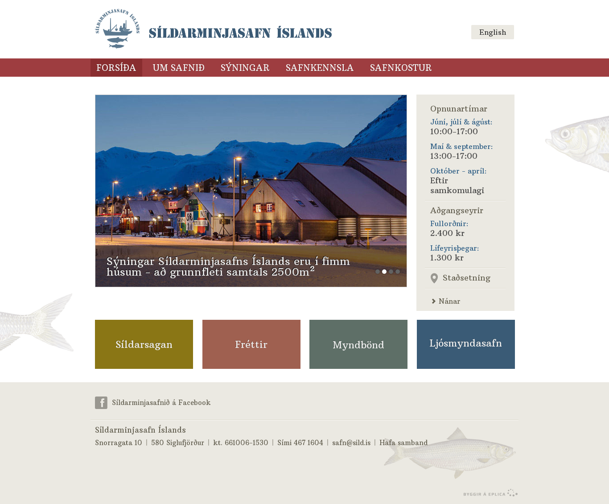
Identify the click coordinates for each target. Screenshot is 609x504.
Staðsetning (466, 278)
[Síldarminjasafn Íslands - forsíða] (213, 29)
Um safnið (178, 67)
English (492, 32)
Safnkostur (401, 67)
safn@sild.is (351, 442)
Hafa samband (403, 442)
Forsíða (116, 67)
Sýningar (245, 67)
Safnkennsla (320, 67)
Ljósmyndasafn (465, 343)
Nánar (450, 301)
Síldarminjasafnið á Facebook (161, 402)
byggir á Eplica (488, 492)
